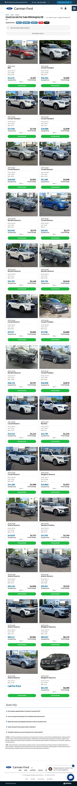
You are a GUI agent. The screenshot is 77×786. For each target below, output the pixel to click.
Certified (32, 770)
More (21, 82)
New (20, 770)
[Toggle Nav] (74, 8)
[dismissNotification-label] (73, 766)
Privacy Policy (41, 779)
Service (40, 770)
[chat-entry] (70, 777)
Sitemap (33, 779)
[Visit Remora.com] (67, 784)
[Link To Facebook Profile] (31, 767)
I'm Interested (22, 85)
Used (25, 770)
